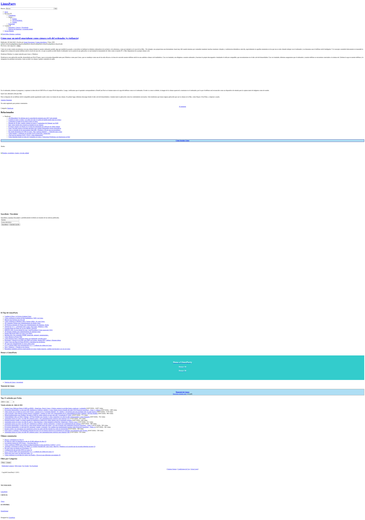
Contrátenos (12, 15)
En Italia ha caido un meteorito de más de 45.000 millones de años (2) (25, 441)
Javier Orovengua (29, 42)
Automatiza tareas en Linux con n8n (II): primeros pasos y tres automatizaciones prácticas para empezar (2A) (37, 418)
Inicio (6, 12)
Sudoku (14, 19)
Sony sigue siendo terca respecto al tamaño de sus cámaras (25, 125)
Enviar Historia (9, 31)
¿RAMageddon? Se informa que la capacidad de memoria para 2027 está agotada (32, 118)
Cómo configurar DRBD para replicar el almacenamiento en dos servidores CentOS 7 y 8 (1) (32, 445)
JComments (182, 106)
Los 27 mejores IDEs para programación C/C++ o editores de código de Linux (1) (29, 451)
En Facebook (34, 466)
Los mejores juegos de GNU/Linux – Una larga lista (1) (21, 443)
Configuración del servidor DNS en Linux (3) (18, 450)
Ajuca (2, 501)
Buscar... (3, 8)
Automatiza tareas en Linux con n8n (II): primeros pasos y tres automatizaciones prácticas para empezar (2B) (37, 432)
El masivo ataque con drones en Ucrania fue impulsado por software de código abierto (34, 126)
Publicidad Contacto (8, 466)
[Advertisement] (58, 74)
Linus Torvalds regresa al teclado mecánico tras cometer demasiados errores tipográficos (34, 128)
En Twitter (25, 466)
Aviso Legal (194, 469)
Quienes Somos (172, 469)
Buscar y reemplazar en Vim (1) (14, 439)
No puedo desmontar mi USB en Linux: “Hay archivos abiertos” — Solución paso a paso (35, 132)
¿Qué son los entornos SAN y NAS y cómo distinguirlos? (25, 135)
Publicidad (11, 24)
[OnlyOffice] (11, 34)
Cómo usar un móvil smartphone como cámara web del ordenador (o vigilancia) (40, 38)
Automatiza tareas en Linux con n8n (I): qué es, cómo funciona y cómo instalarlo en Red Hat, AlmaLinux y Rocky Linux (41, 422)
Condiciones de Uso (184, 469)
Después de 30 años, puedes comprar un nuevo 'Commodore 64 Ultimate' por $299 (33, 123)
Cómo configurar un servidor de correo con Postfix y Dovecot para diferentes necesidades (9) (32, 455)
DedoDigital (4, 511)
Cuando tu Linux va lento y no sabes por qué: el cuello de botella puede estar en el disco (34, 120)
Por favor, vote (5, 46)
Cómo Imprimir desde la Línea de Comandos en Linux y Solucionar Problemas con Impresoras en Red (39, 137)
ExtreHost (12, 517)
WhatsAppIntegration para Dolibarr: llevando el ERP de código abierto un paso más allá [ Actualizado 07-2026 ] (38, 415)
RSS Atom (18, 466)
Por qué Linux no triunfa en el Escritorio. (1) (18, 448)
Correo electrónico (41, 42)
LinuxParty (8, 3)
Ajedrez (14, 22)
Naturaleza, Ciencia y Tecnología (18, 27)
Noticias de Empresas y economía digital (20, 29)
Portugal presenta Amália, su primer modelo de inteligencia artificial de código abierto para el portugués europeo (38, 420)
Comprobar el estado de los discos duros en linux (23, 121)
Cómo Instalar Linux (182, 140)
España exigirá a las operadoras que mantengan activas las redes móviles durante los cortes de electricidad (36, 429)
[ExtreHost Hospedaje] (15, 153)
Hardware (10, 108)
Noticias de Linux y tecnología (14, 382)
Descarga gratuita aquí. (180, 394)
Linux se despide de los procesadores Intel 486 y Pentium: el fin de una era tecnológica (34, 130)
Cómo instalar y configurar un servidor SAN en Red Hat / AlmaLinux (29, 133)
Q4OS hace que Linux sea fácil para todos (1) (18, 453)
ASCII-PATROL (17, 20)
